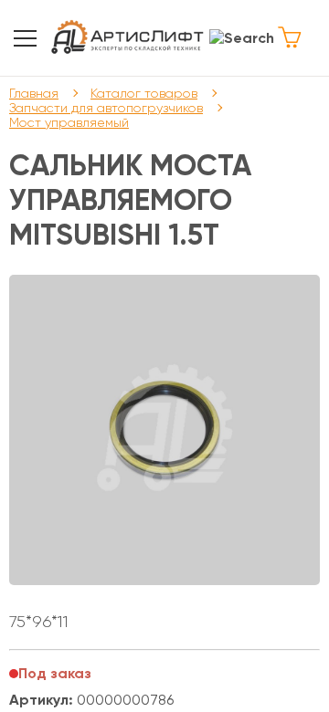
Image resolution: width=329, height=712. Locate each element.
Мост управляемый (69, 122)
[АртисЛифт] (128, 38)
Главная (33, 93)
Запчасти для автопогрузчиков (106, 107)
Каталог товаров (143, 93)
